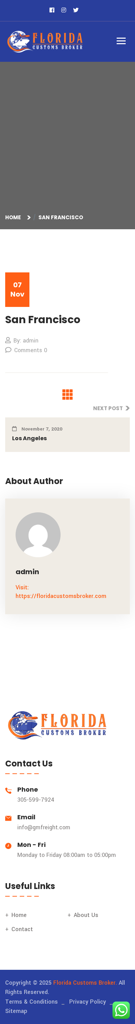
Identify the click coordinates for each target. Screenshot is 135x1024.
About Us (86, 915)
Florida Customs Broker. (85, 983)
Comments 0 (30, 350)
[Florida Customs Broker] (45, 41)
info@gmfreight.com (43, 827)
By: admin (26, 341)
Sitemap (16, 1011)
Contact (22, 929)
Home (14, 217)
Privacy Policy (87, 1002)
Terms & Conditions (31, 1002)
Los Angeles (29, 438)
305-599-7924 (35, 800)
